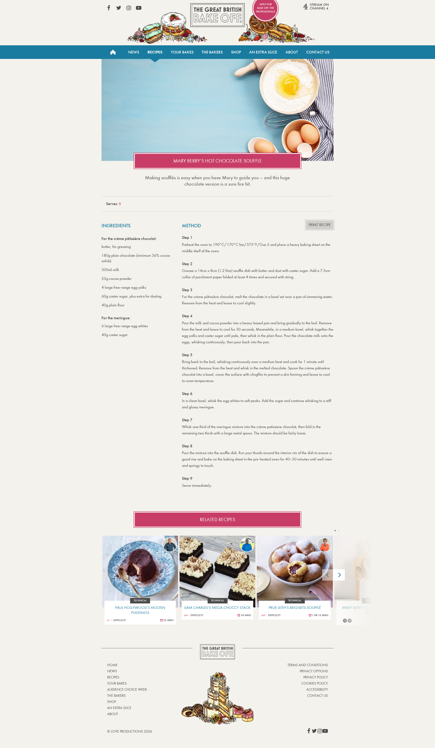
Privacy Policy (315, 677)
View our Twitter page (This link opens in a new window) (118, 8)
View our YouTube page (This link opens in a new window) (138, 8)
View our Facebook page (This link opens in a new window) (108, 8)
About (291, 52)
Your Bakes (182, 52)
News (133, 52)
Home (113, 52)
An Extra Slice (263, 52)
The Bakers (212, 52)
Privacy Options (314, 671)
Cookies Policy (314, 683)
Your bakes (117, 683)
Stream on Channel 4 (307, 9)
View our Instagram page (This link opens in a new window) (128, 8)
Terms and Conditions (308, 665)
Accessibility (317, 689)
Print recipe (320, 225)
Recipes (154, 52)
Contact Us (317, 52)
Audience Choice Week (127, 689)
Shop (236, 52)
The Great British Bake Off (217, 15)
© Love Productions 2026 (129, 731)
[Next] (339, 575)
